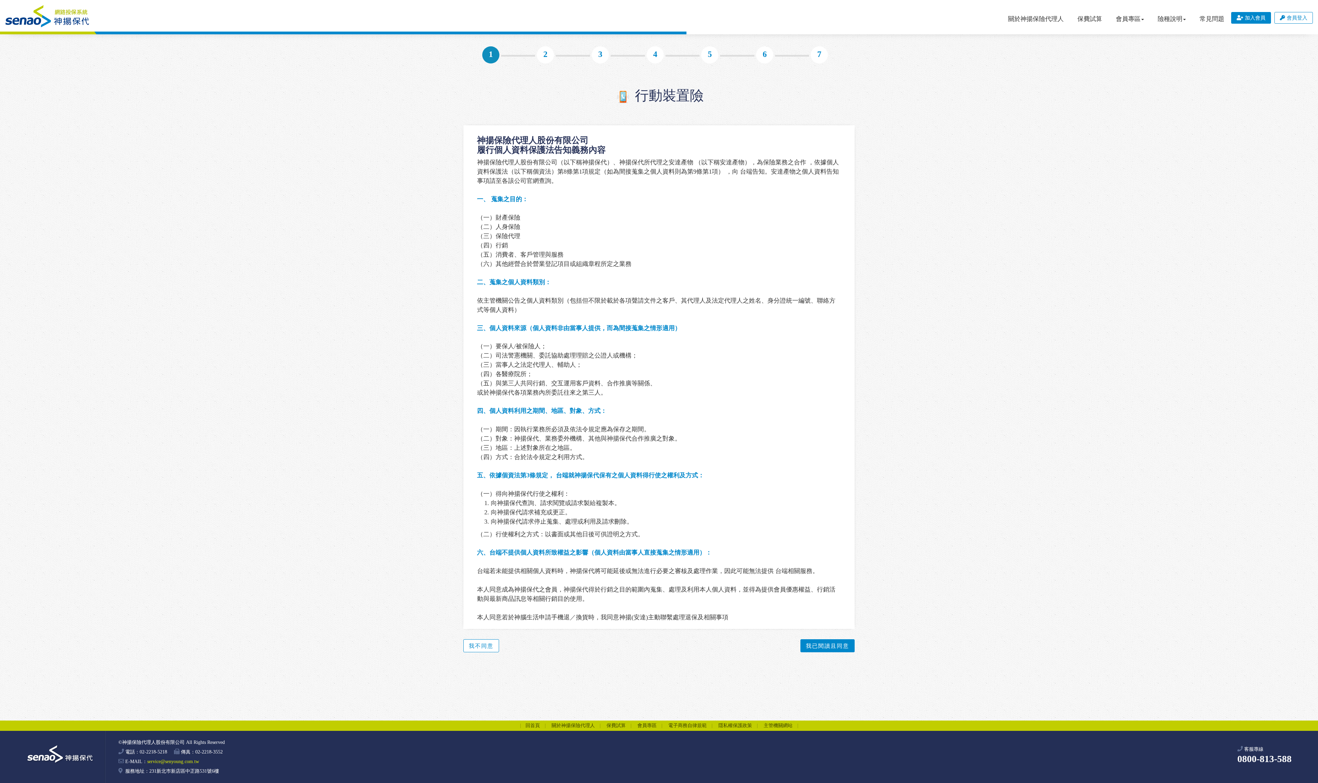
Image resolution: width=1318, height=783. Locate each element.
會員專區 (647, 725)
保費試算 (1089, 18)
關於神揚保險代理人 (1036, 18)
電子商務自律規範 (687, 725)
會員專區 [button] (1128, 18)
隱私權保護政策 (735, 725)
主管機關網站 (778, 725)
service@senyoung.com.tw (173, 761)
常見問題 (1212, 18)
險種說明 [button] (1170, 18)
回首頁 (532, 725)
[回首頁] (47, 16)
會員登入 (1297, 18)
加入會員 (1255, 18)
